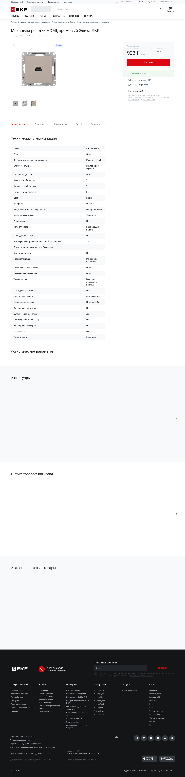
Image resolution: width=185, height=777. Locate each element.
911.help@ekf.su (133, 99)
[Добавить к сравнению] (48, 446)
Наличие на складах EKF (140, 80)
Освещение (43, 690)
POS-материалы (73, 690)
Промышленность (18, 704)
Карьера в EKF (155, 697)
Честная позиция (156, 711)
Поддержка (29, 16)
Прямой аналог (20, 580)
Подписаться (25, 633)
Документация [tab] (60, 124)
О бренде (153, 690)
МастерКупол (99, 701)
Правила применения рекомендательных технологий (32, 754)
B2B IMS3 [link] (139, 2)
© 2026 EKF (16, 771)
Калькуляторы (58, 16)
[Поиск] (160, 9)
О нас (43, 16)
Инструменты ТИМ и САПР (77, 697)
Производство (155, 694)
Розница (14, 711)
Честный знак (154, 714)
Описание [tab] (39, 124)
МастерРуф (99, 711)
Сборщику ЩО (17, 2)
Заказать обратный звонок (56, 670)
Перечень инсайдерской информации (25, 744)
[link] (137, 738)
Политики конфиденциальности (141, 676)
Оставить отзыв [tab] (98, 124)
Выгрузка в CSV (72, 722)
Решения (15, 16)
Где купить (88, 16)
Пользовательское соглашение (22, 736)
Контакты (153, 721)
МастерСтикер (100, 714)
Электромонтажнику (35, 2)
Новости (152, 701)
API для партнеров (74, 718)
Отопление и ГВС (46, 711)
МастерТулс (99, 694)
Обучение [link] (151, 2)
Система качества (156, 718)
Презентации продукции (76, 694)
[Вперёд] (176, 418)
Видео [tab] (79, 124)
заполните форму (149, 99)
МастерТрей (99, 704)
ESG (151, 708)
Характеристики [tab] (18, 124)
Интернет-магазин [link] (166, 2)
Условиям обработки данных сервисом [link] (21, 760)
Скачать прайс (124, 2)
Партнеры (74, 16)
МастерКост (99, 690)
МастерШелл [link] (99, 697)
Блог (151, 725)
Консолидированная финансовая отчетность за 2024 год (33, 747)
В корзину (25, 446)
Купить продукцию (129, 690)
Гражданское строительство (22, 708)
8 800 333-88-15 (55, 668)
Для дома (68, 2)
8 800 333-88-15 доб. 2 (148, 97)
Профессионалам (19, 684)
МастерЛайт (99, 708)
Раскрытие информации (20, 740)
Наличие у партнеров (139, 85)
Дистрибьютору (54, 2)
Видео (152, 704)
